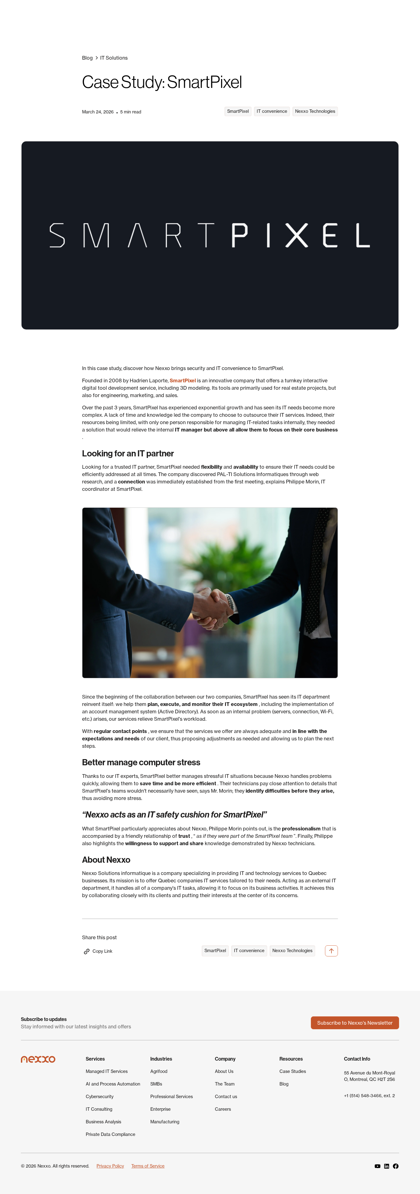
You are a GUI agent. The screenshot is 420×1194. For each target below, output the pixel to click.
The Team (225, 1084)
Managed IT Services (107, 1071)
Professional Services (171, 1096)
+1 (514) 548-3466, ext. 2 (369, 1095)
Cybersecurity (99, 1096)
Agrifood (158, 1071)
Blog (283, 1084)
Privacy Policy (110, 1166)
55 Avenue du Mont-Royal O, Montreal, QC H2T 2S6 (369, 1076)
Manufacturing (164, 1122)
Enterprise (160, 1109)
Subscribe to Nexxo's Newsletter (355, 1023)
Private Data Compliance (110, 1134)
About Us (224, 1071)
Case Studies (292, 1071)
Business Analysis (103, 1122)
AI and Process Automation (113, 1084)
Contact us (226, 1096)
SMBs (156, 1084)
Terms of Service (147, 1166)
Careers (223, 1109)
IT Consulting (99, 1109)
